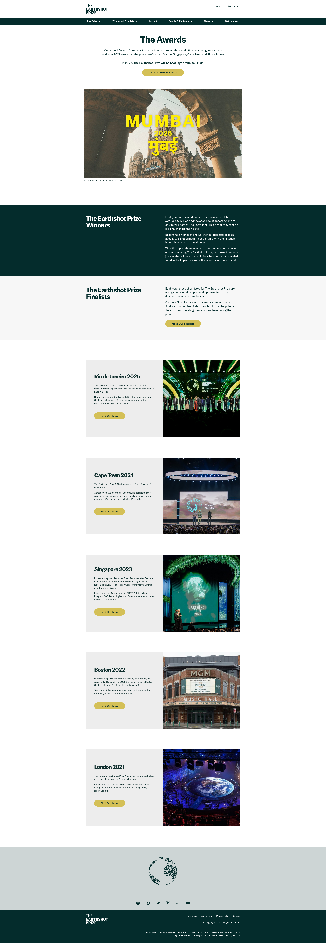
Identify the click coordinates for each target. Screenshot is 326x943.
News (207, 21)
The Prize (92, 21)
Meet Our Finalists (183, 323)
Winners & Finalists (123, 21)
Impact (153, 21)
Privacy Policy (222, 916)
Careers (220, 6)
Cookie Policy (207, 916)
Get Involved (232, 21)
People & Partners (179, 21)
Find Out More (110, 415)
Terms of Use (191, 916)
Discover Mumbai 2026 (163, 72)
